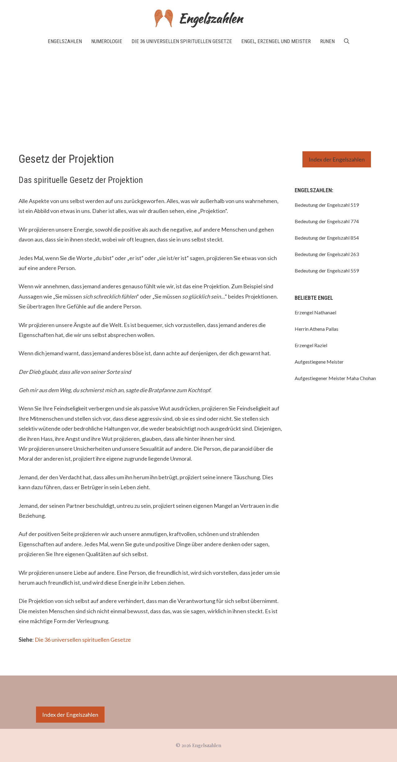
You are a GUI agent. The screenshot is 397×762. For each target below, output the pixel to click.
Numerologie (106, 41)
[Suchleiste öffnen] (346, 41)
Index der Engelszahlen (337, 159)
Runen (327, 41)
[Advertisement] (198, 98)
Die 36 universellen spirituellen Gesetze (182, 41)
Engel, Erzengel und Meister (276, 41)
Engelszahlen (211, 18)
